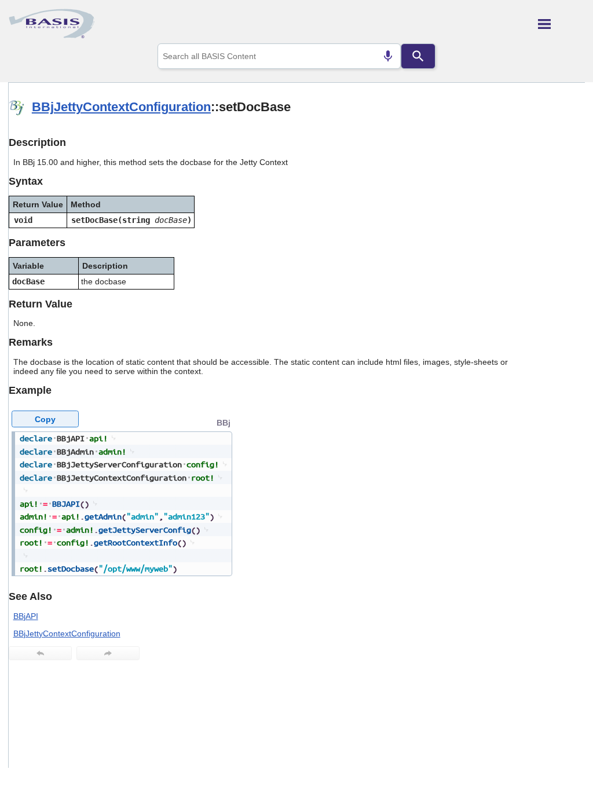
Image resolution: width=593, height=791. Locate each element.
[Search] (418, 56)
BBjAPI (25, 616)
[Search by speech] (388, 56)
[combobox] (279, 56)
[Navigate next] (108, 653)
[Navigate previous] (40, 653)
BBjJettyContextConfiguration (121, 107)
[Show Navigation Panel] (561, 24)
